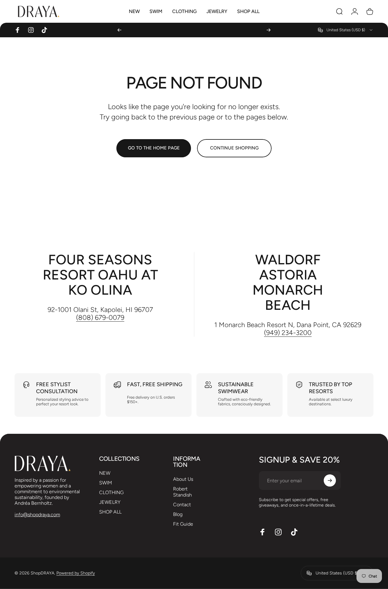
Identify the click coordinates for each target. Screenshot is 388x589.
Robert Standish (182, 492)
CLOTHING (111, 492)
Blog (177, 514)
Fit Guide (183, 524)
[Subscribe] (330, 480)
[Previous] (119, 30)
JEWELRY (109, 502)
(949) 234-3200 (288, 333)
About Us (183, 479)
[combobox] (345, 30)
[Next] (268, 30)
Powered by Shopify (75, 573)
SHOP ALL (110, 512)
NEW (104, 473)
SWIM (105, 483)
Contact (182, 504)
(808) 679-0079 (100, 317)
